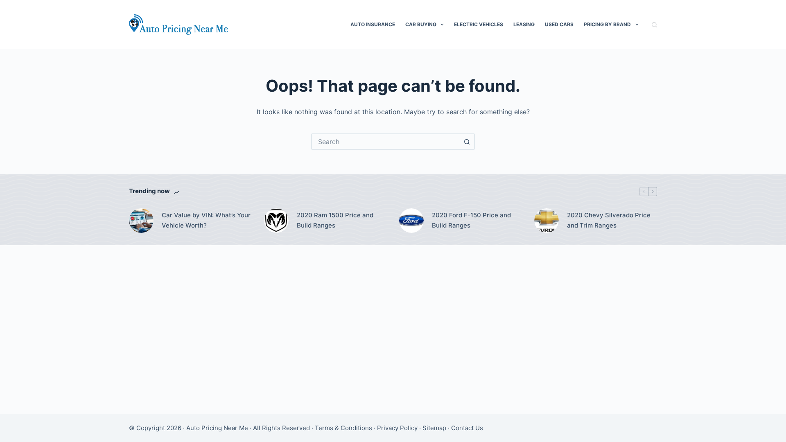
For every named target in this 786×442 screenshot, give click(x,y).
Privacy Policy (397, 428)
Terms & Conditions (343, 428)
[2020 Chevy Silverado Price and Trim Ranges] (546, 220)
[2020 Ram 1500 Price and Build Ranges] (276, 220)
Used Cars (559, 24)
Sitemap (434, 428)
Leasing (524, 24)
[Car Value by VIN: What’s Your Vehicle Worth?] (141, 220)
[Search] (654, 24)
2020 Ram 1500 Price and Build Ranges (335, 220)
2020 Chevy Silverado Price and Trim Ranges (608, 220)
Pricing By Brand (607, 24)
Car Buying (420, 24)
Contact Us (467, 428)
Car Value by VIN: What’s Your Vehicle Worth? (206, 220)
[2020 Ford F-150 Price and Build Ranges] (411, 220)
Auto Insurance (372, 24)
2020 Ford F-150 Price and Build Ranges (471, 220)
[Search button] (466, 141)
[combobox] (385, 141)
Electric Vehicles (478, 24)
